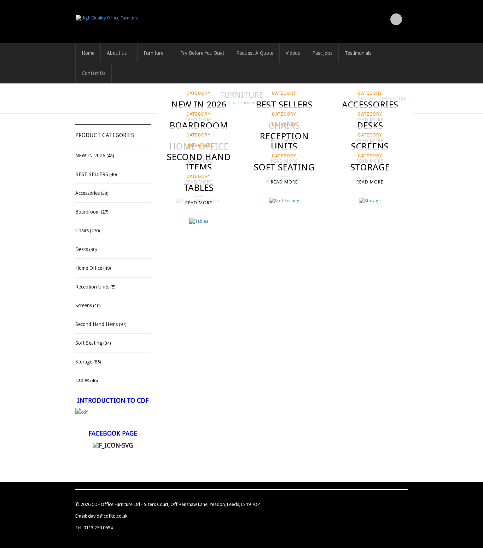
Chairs (82, 230)
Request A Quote (254, 53)
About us (117, 53)
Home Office (88, 268)
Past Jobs (322, 53)
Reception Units (92, 287)
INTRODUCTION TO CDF (113, 400)
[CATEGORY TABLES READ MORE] (198, 221)
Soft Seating (88, 343)
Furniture (153, 53)
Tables (82, 380)
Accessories (87, 193)
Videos (293, 53)
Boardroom (87, 212)
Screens (83, 305)
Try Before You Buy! (202, 53)
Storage (83, 362)
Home (88, 53)
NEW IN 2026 (90, 155)
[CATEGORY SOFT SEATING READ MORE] (284, 200)
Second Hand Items (96, 324)
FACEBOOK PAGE (112, 433)
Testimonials (358, 53)
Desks (81, 249)
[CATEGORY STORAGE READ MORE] (370, 200)
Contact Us (93, 73)
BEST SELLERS (91, 174)
